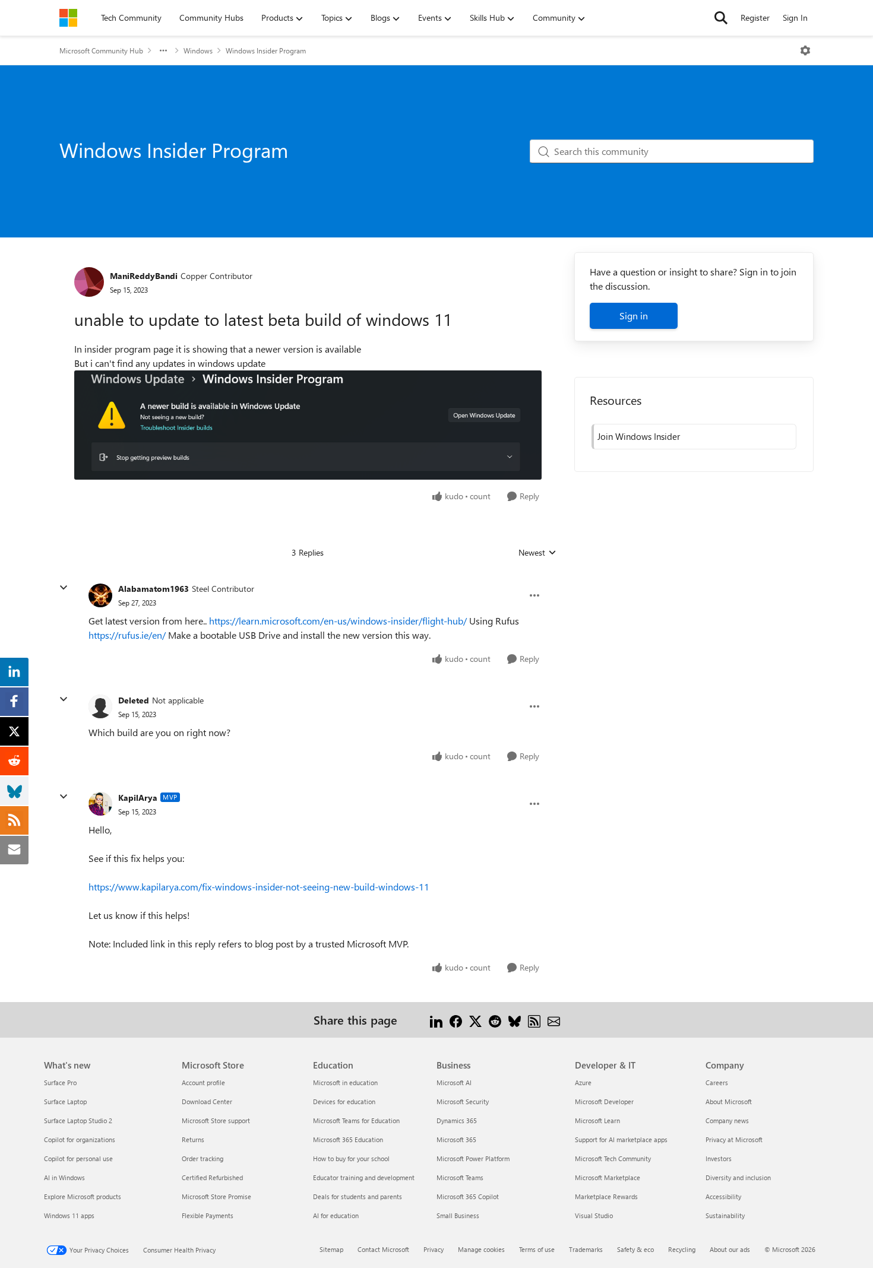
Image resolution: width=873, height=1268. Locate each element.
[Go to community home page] (68, 18)
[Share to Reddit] (495, 1019)
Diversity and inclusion (738, 1177)
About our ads (730, 1249)
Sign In (795, 17)
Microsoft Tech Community (613, 1158)
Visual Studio (594, 1215)
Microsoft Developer (604, 1101)
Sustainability (725, 1215)
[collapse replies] (63, 588)
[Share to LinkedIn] (436, 1019)
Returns (193, 1139)
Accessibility (723, 1196)
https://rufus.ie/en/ (127, 635)
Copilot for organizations (79, 1139)
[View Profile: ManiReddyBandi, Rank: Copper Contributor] (89, 282)
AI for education (336, 1215)
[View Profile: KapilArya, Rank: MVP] (100, 804)
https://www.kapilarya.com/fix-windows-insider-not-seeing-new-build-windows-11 (258, 886)
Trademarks (586, 1249)
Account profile (203, 1082)
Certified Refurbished (212, 1177)
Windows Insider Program (266, 50)
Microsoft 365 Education (348, 1139)
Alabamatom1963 (153, 588)
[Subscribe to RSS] (534, 1019)
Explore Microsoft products (82, 1196)
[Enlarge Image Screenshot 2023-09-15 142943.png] (308, 425)
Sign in (633, 315)
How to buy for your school (351, 1158)
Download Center (207, 1101)
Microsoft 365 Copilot (467, 1196)
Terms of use (537, 1249)
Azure (583, 1082)
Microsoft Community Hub (101, 50)
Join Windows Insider (638, 436)
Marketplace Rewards (606, 1196)
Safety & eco (635, 1249)
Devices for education (344, 1101)
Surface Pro (60, 1082)
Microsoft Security (462, 1101)
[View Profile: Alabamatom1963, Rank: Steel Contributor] (100, 595)
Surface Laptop (65, 1101)
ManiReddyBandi (144, 275)
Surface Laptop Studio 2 (78, 1120)
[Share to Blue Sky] (514, 1019)
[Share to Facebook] (456, 1019)
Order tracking (202, 1158)
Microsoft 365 (456, 1139)
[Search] (721, 18)
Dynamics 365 (456, 1120)
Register (755, 17)
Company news (727, 1120)
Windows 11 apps (69, 1215)
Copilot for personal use (78, 1158)
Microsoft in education (345, 1082)
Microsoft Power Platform (473, 1158)
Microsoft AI (454, 1082)
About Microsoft (729, 1101)
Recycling (681, 1249)
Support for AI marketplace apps (621, 1139)
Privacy (433, 1249)
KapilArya (137, 797)
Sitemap (331, 1249)
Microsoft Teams (459, 1177)
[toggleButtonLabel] (805, 50)
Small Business (457, 1215)
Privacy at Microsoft (734, 1139)
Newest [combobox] (537, 553)
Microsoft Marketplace (607, 1177)
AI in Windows (64, 1177)
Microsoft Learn (597, 1120)
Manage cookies (481, 1249)
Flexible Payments (207, 1215)
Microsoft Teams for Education (356, 1120)
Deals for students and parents (357, 1196)
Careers (717, 1082)
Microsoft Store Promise (216, 1196)
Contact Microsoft (383, 1249)
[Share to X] (475, 1019)
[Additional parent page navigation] (163, 50)
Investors (719, 1158)
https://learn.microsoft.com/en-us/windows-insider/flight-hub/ (338, 620)
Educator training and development (364, 1177)
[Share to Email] (554, 1019)
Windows (198, 50)
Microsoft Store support (216, 1120)
